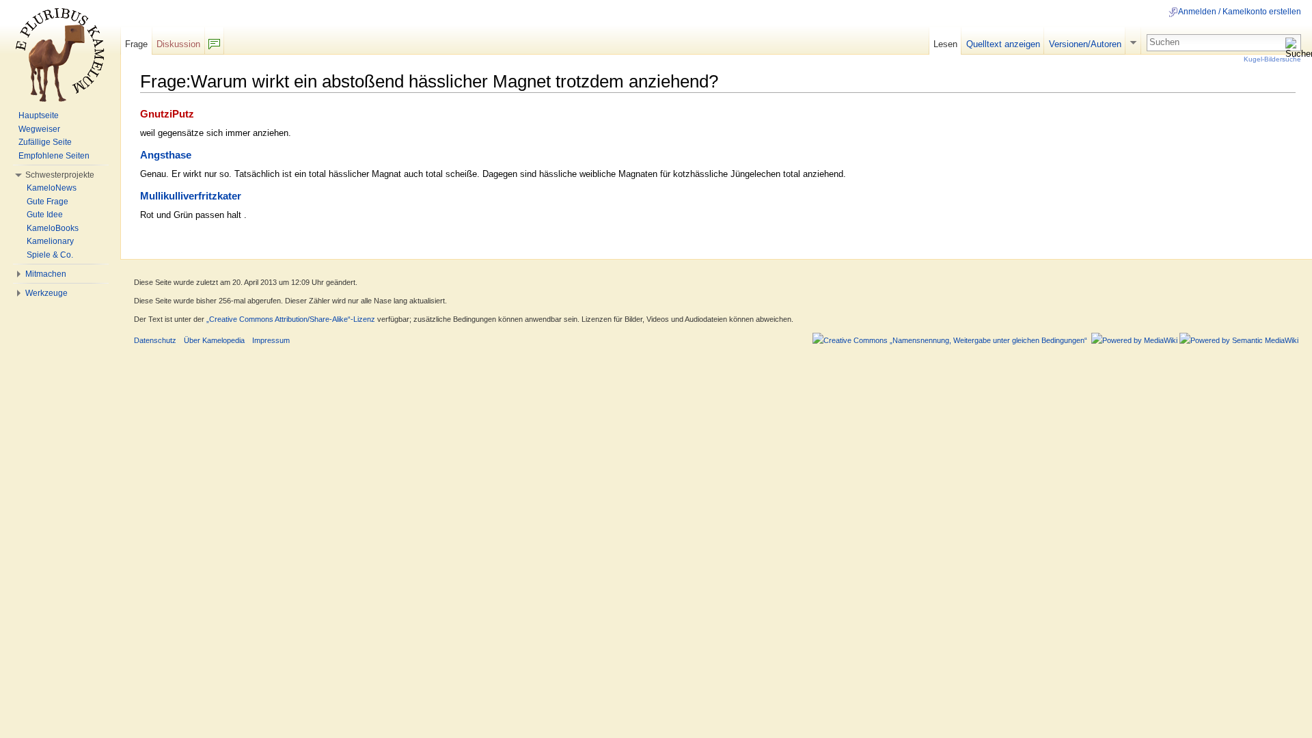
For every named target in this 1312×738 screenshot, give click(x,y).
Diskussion (178, 44)
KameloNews (52, 188)
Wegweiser (39, 129)
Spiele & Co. (50, 255)
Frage (136, 44)
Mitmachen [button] (45, 274)
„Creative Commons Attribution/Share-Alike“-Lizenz (290, 319)
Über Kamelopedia (214, 340)
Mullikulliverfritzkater (190, 196)
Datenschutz (155, 340)
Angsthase (165, 155)
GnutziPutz (167, 114)
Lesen (945, 44)
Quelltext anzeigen (1003, 44)
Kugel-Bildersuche (1272, 59)
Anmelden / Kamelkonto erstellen (1239, 11)
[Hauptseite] (60, 54)
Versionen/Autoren (1085, 44)
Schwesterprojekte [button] (59, 175)
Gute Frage (47, 201)
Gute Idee (45, 214)
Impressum (271, 340)
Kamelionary (50, 241)
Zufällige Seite (45, 142)
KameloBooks (53, 228)
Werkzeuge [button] (46, 293)
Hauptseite (38, 115)
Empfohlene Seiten (54, 156)
